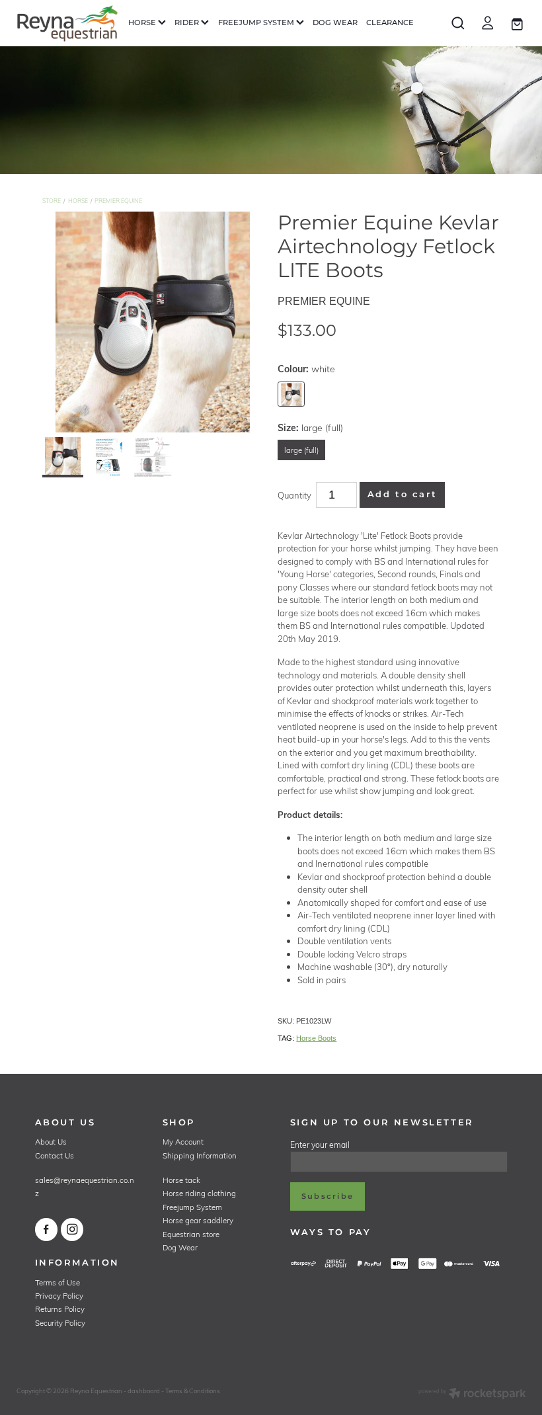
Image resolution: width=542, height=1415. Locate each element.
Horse (78, 200)
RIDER (187, 23)
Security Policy (60, 1323)
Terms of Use (57, 1282)
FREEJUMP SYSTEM (257, 23)
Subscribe (327, 1196)
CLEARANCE (390, 23)
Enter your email (320, 1145)
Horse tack (181, 1180)
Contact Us (54, 1155)
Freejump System (192, 1207)
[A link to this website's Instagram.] (72, 1229)
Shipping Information (200, 1155)
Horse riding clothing (199, 1193)
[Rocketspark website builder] (472, 1394)
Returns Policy (60, 1309)
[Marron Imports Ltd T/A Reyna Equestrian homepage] (67, 23)
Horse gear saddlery (198, 1220)
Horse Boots (316, 1038)
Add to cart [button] (403, 495)
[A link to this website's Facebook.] (46, 1229)
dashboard (144, 1390)
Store (51, 200)
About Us (51, 1142)
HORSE (143, 23)
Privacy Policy (59, 1296)
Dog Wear (180, 1247)
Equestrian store (191, 1234)
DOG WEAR (335, 23)
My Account (183, 1142)
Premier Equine (118, 200)
